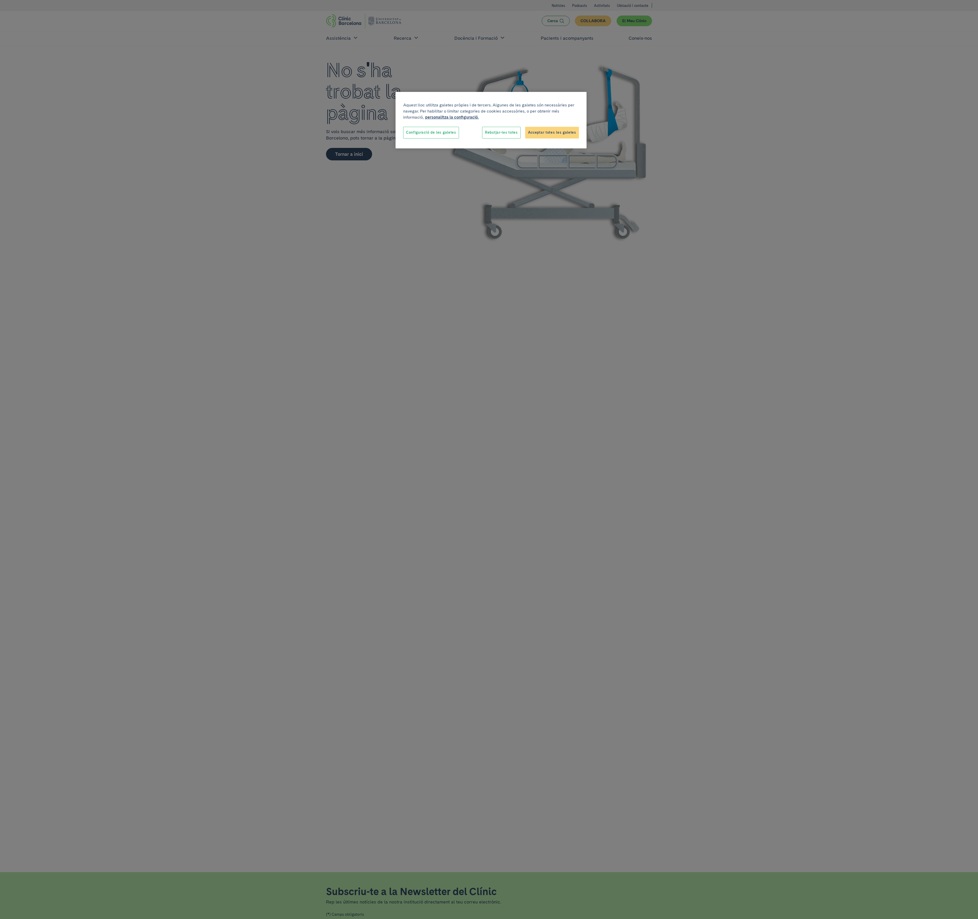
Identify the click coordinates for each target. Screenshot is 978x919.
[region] (491, 120)
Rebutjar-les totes (501, 132)
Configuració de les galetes (431, 132)
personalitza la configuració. (452, 117)
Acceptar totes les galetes (552, 132)
